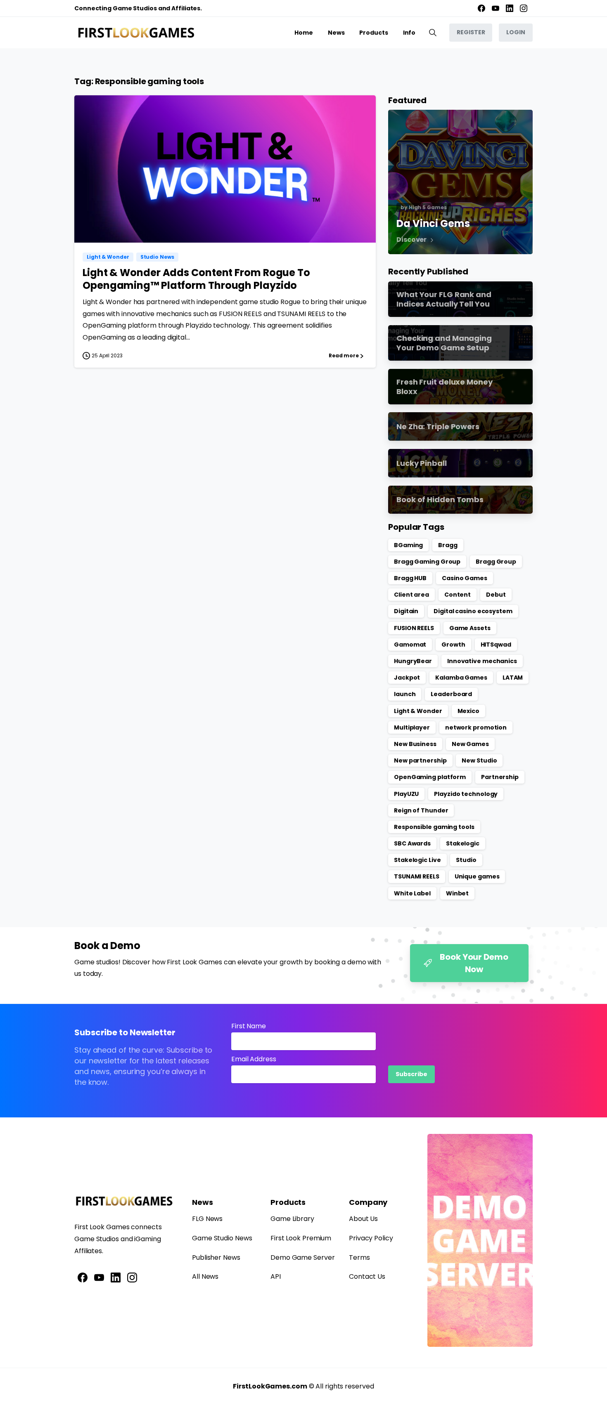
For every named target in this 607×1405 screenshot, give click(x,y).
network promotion (476, 727)
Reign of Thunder (421, 810)
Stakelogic (462, 843)
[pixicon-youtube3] (99, 1277)
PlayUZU (406, 794)
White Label (412, 893)
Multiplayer (412, 727)
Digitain (406, 611)
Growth (453, 644)
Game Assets (470, 628)
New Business (415, 744)
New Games (470, 744)
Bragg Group (496, 561)
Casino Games (464, 578)
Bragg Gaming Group (427, 561)
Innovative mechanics (482, 661)
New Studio (479, 760)
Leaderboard (451, 694)
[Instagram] (524, 8)
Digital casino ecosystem (473, 611)
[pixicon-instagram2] (132, 1277)
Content (457, 594)
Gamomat (410, 644)
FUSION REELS (414, 628)
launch (404, 694)
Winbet (457, 893)
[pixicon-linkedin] (115, 1277)
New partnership (420, 760)
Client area (411, 594)
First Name (248, 1026)
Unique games (477, 876)
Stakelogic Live (417, 860)
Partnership (500, 777)
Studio (466, 860)
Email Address (253, 1059)
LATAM (513, 677)
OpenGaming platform (430, 777)
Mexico (468, 711)
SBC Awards (412, 843)
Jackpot (407, 677)
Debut (496, 594)
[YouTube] (495, 8)
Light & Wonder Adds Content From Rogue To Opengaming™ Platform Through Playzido (196, 279)
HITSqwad (496, 644)
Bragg (448, 545)
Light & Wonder (418, 711)
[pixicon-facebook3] (82, 1277)
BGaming (408, 545)
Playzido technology (466, 794)
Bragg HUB (410, 578)
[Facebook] (481, 8)
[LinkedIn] (510, 8)
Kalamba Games (461, 677)
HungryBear (413, 661)
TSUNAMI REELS (416, 876)
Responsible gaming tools (434, 827)
